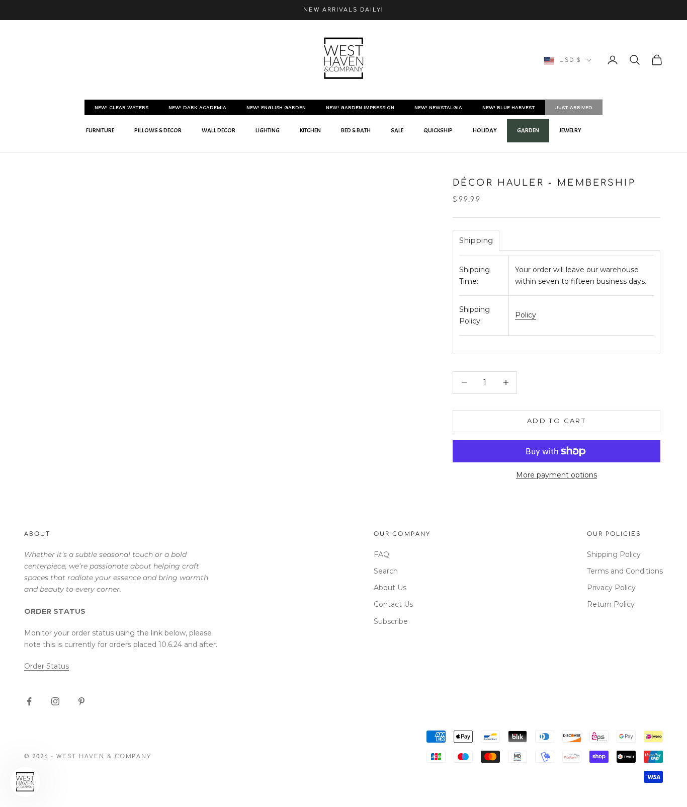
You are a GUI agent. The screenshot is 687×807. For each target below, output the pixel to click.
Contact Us (393, 604)
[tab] (476, 240)
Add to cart (556, 421)
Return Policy (611, 604)
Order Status (46, 666)
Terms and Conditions (625, 571)
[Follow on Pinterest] (81, 701)
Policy (525, 314)
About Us (390, 587)
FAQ (381, 554)
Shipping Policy (614, 554)
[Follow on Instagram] (55, 701)
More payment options (556, 474)
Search (386, 571)
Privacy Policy (611, 587)
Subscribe (391, 621)
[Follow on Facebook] (29, 701)
